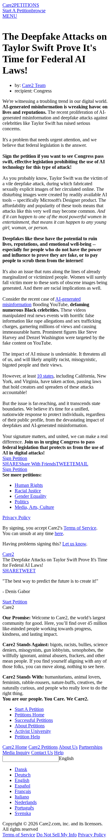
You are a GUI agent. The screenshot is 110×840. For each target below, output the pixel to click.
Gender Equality (30, 496)
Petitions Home (29, 714)
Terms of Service (80, 527)
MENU (9, 16)
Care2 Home (14, 747)
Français (23, 791)
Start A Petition (16, 10)
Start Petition (14, 601)
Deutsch (23, 774)
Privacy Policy (16, 517)
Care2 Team (34, 85)
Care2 (8, 5)
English (66, 758)
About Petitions (30, 725)
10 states (45, 375)
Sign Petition (14, 458)
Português (24, 807)
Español (22, 785)
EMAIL (80, 463)
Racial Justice (28, 490)
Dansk (21, 769)
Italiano (22, 796)
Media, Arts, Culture (34, 507)
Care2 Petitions (43, 747)
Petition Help (27, 736)
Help (59, 752)
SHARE (10, 570)
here (59, 533)
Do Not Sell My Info (56, 834)
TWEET (64, 463)
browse (38, 10)
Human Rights (29, 485)
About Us (68, 747)
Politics (22, 501)
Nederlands (26, 802)
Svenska (23, 813)
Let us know (74, 543)
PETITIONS (26, 5)
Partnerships (90, 747)
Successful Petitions (34, 720)
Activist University (33, 731)
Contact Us (42, 752)
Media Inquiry (16, 752)
